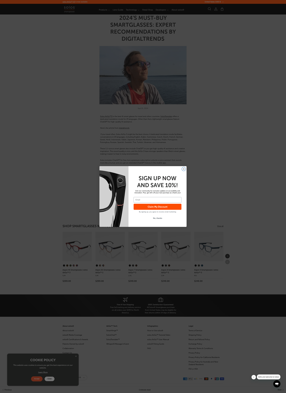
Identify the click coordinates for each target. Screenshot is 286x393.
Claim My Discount (157, 206)
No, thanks (157, 218)
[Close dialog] (184, 169)
